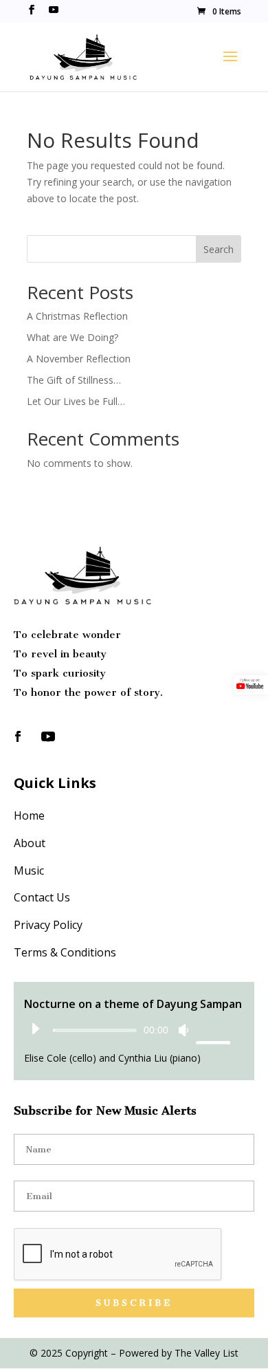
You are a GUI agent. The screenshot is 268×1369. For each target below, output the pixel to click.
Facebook (31, 11)
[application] (127, 1029)
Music (29, 870)
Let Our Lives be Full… (76, 401)
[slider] (211, 1029)
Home (29, 815)
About (29, 843)
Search (218, 249)
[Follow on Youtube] (48, 736)
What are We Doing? (72, 337)
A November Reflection (79, 358)
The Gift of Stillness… (74, 379)
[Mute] (183, 1030)
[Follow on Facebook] (18, 736)
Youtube (53, 11)
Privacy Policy (48, 924)
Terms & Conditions (65, 952)
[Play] (35, 1029)
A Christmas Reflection (77, 315)
